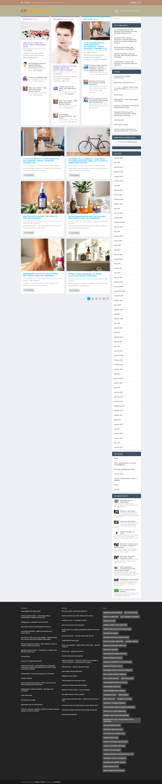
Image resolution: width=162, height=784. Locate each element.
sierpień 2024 (118, 204)
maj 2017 (117, 429)
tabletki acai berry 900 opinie (114, 746)
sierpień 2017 (118, 415)
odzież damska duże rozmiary (114, 691)
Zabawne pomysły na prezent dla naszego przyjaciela (79, 710)
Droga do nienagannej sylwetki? (31, 661)
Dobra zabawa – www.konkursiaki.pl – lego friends (67, 116)
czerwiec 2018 (118, 369)
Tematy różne (63, 121)
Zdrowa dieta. (118, 95)
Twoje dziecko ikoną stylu (70, 640)
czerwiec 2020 (118, 309)
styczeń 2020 (118, 328)
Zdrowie (116, 489)
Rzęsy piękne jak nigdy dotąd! (30, 611)
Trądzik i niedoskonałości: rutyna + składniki (125, 479)
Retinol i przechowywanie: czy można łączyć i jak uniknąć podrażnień (85, 275)
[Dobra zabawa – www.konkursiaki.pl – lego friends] (55, 115)
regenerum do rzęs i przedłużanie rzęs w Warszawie (118, 720)
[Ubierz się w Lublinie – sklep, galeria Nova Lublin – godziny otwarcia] (25, 88)
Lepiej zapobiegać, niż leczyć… (127, 532)
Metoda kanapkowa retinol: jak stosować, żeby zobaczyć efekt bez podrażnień (98, 100)
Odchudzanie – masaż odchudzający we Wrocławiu (126, 100)
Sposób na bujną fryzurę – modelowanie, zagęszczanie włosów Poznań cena (39, 651)
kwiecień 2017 (118, 433)
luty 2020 (117, 323)
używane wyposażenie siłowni (114, 762)
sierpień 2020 (118, 300)
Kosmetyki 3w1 (119, 120)
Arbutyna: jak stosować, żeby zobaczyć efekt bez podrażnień (97, 82)
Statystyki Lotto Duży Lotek (114, 733)
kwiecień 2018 (118, 378)
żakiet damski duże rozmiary (114, 770)
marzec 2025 (118, 195)
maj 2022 (117, 250)
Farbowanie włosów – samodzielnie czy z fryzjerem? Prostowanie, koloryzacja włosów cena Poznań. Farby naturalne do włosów (38, 667)
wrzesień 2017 (118, 410)
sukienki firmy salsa (111, 738)
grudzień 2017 (118, 397)
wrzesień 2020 (118, 296)
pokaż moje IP (123, 695)
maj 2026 (117, 162)
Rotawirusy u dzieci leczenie (129, 579)
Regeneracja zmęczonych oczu (124, 82)
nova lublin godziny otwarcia (115, 674)
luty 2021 (117, 273)
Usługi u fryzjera (26, 678)
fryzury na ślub (109, 621)
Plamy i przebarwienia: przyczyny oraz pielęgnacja (125, 463)
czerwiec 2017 (118, 424)
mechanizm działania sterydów (115, 654)
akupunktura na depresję (113, 613)
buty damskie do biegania (130, 617)
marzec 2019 (118, 342)
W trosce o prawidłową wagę (37, 77)
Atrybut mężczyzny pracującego (72, 656)
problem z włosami (124, 699)
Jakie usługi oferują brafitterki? (72, 671)
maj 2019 (117, 332)
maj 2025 (117, 185)
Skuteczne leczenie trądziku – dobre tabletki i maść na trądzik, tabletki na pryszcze (39, 644)
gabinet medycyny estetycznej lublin (117, 629)
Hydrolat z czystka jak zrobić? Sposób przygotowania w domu (126, 106)
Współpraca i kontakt (130, 11)
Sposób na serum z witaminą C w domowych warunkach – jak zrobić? (125, 130)
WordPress (57, 782)
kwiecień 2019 (118, 337)
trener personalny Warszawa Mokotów (118, 754)
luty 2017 (117, 443)
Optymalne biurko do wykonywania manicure (36, 627)
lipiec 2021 (117, 263)
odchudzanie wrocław (112, 686)
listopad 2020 (118, 286)
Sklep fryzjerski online (112, 725)
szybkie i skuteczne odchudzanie (115, 742)
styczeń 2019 (118, 351)
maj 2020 (117, 314)
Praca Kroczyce (109, 699)
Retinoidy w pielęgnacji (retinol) (97, 106)
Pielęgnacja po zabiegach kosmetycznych (122, 77)
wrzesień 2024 (118, 199)
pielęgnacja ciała (110, 695)
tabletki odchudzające (112, 750)
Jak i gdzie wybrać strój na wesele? (73, 694)
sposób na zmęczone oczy (113, 729)
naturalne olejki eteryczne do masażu (118, 670)
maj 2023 (117, 231)
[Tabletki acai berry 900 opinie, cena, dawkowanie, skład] (35, 30)
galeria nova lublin (111, 633)
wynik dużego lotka (111, 766)
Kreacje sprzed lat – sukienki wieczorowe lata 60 (77, 636)
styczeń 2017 (118, 447)
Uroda (43, 48)
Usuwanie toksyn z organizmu (115, 758)
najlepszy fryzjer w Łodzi (113, 666)
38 (104, 298)
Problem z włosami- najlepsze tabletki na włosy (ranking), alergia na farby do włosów (40, 710)
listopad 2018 (118, 360)
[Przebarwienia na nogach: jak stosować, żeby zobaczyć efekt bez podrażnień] (42, 255)
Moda (31, 95)
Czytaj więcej (28, 175)
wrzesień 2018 (118, 364)
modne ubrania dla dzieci (113, 658)
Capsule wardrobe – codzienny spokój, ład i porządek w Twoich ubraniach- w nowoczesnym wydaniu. (80, 661)
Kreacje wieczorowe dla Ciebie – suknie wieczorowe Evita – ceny (81, 699)
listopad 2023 (118, 218)
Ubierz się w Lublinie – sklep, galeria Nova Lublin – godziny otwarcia (37, 89)
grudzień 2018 (118, 355)
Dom (116, 11)
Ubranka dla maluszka (69, 714)
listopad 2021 (118, 259)
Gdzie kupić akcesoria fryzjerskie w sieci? (127, 557)
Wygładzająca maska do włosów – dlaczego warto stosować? (37, 690)
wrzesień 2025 (118, 181)
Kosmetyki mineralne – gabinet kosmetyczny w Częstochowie (36, 632)
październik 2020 (119, 291)
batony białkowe (131, 613)
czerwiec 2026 (118, 158)
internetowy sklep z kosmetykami (116, 637)
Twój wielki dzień (26, 695)
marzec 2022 (118, 254)
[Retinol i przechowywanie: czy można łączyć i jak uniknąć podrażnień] (88, 255)
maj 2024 (117, 208)
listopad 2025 (118, 176)
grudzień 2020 (118, 282)
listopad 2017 (118, 401)
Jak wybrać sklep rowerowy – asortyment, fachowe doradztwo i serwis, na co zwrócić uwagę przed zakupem (96, 68)
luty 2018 (117, 387)
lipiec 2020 (117, 305)
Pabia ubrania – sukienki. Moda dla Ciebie (75, 667)
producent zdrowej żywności (114, 703)
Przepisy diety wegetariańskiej (115, 711)
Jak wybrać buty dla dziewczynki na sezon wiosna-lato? (80, 705)
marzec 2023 (118, 241)
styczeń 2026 (118, 167)
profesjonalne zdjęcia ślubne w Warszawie (119, 707)
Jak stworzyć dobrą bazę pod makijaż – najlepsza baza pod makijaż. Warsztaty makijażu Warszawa (39, 638)
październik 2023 (119, 222)
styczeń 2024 (118, 213)
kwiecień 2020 (118, 319)
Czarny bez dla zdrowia (127, 521)
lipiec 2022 (117, 245)
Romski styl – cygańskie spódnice (73, 651)
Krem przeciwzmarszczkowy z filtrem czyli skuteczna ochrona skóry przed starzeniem (38, 683)
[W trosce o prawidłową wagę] (25, 78)
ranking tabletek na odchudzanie (116, 715)
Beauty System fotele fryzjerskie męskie (126, 88)
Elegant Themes (40, 782)
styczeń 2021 (118, 277)
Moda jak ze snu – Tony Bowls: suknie (74, 620)
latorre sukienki (132, 641)
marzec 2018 (118, 383)
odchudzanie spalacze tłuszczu (115, 682)
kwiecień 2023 (118, 236)
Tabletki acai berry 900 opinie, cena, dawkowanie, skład (34, 45)
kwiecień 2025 (118, 190)
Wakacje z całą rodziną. (127, 511)
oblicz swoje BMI (127, 678)
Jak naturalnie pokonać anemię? (127, 590)
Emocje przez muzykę (121, 124)
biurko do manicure (111, 617)
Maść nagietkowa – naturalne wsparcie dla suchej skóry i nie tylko (124, 568)
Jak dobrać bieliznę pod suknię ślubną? (74, 685)
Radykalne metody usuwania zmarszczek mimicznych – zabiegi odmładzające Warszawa (125, 113)
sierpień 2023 (118, 227)
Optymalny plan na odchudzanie (126, 501)
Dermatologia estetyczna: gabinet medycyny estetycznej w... (49, 2)
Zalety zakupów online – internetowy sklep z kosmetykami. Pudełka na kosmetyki (35, 616)
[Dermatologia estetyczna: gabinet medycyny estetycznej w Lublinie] (25, 64)
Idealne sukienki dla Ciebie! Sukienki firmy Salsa (77, 616)
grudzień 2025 (118, 172)
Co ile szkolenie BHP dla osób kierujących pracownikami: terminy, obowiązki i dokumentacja (95, 46)
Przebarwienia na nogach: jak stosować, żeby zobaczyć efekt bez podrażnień (41, 275)
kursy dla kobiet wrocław (113, 641)
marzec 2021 (118, 268)
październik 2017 (119, 406)
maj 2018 (117, 374)
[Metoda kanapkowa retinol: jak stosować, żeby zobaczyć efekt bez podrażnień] (86, 99)
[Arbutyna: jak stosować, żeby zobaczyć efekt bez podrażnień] (86, 82)
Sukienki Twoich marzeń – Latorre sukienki (76, 690)
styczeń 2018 (118, 392)
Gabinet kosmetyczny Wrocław (115, 625)
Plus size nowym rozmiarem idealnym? (74, 611)
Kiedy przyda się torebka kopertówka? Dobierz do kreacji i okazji (81, 630)
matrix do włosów (110, 650)
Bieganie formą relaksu (69, 676)
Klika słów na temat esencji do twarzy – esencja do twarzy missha (126, 545)
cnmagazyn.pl (29, 48)
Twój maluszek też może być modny (74, 680)
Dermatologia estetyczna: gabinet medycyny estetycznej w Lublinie (37, 65)
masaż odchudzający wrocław (115, 645)
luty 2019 (117, 346)
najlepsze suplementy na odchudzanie (117, 662)
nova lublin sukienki (111, 678)
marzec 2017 (118, 438)
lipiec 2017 (117, 420)
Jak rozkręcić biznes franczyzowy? (73, 625)
